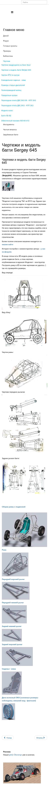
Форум (6, 40)
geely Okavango (15, 754)
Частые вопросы (10, 129)
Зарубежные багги (10, 134)
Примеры (7, 51)
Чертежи (6, 61)
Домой (6, 35)
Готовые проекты (10, 45)
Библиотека (8, 56)
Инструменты (8, 124)
